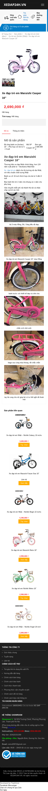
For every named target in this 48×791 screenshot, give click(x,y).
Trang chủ (7, 34)
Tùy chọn (24, 445)
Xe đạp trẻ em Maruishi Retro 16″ (24, 550)
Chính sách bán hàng (12, 677)
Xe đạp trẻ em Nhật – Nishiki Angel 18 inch (24, 627)
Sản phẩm (18, 34)
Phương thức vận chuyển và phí (16, 690)
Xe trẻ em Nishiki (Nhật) (18, 36)
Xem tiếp (24, 483)
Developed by (9, 783)
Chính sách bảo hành (12, 682)
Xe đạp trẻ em (10, 170)
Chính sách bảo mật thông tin (15, 698)
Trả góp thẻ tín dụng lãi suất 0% (16, 669)
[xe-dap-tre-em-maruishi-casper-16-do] (8, 83)
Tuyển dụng (8, 657)
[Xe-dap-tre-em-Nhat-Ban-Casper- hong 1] (24, 61)
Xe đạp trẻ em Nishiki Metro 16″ (24, 589)
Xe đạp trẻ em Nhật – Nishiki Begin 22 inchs (24, 512)
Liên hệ (7, 661)
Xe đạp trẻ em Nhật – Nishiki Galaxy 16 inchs (24, 435)
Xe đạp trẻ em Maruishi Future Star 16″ (24, 474)
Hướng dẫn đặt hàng (12, 673)
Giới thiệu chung (10, 653)
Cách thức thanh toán (12, 686)
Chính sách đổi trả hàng (13, 694)
